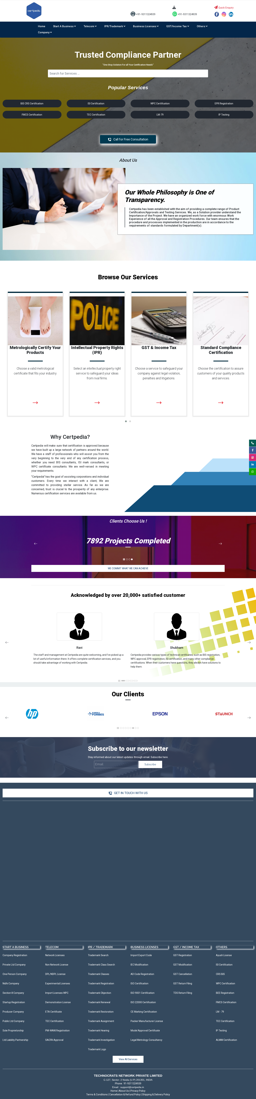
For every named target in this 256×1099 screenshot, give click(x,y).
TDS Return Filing (24, 358)
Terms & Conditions (97, 1094)
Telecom (89, 26)
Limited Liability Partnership (217, 341)
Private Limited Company (216, 324)
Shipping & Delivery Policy (156, 1094)
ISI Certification (147, 366)
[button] (126, 421)
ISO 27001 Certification (90, 349)
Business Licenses (145, 26)
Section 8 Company (212, 358)
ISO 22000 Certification (90, 324)
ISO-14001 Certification (90, 358)
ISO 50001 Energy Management (96, 366)
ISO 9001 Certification (89, 341)
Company (44, 32)
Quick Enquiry (226, 7)
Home (41, 26)
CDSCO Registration (150, 349)
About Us (124, 1090)
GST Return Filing (24, 349)
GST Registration (24, 324)
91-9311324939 (132, 1083)
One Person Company (213, 333)
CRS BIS (142, 358)
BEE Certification (148, 341)
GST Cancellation (24, 341)
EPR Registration (148, 333)
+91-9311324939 (145, 14)
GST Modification (25, 333)
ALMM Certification (150, 374)
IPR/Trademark (114, 26)
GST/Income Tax (176, 26)
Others (201, 26)
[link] (64, 169)
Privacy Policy (137, 1090)
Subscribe (150, 764)
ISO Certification (86, 333)
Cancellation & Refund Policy (125, 1094)
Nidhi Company (209, 349)
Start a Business (63, 26)
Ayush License (146, 324)
